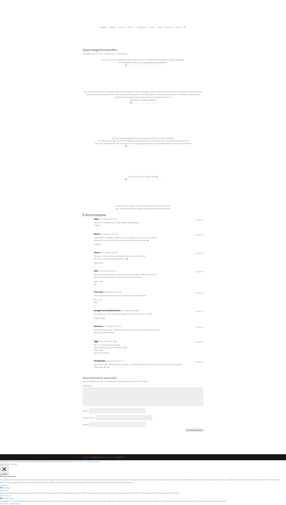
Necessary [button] (4, 485)
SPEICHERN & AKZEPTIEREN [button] (10, 504)
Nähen (129, 27)
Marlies (104, 60)
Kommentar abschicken (194, 430)
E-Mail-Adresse (89, 418)
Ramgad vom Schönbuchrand (107, 310)
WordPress (120, 457)
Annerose (98, 326)
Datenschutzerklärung (92, 461)
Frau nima (98, 292)
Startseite (103, 27)
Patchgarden (99, 361)
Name (85, 411)
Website (86, 425)
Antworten (199, 220)
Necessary (6, 488)
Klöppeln (112, 27)
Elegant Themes (98, 457)
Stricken (168, 27)
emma (97, 252)
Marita (97, 234)
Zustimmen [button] (79, 461)
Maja (96, 219)
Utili (96, 271)
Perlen (152, 27)
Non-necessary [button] (5, 496)
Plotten (159, 27)
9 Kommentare (121, 54)
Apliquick (164, 138)
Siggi (96, 341)
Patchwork (141, 27)
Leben (120, 27)
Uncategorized (108, 54)
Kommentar (88, 386)
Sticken (178, 27)
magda (88, 54)
